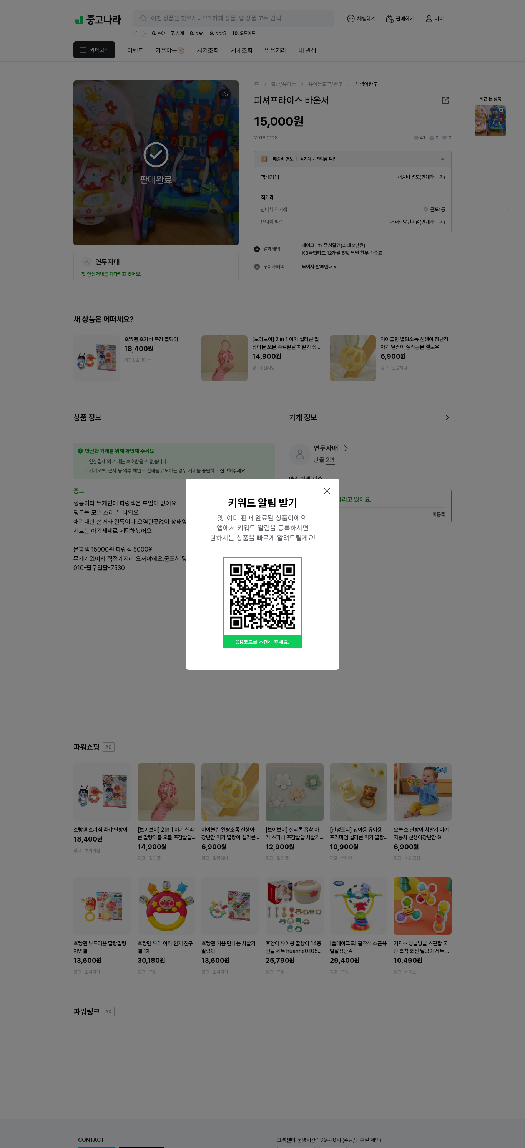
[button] (327, 490)
